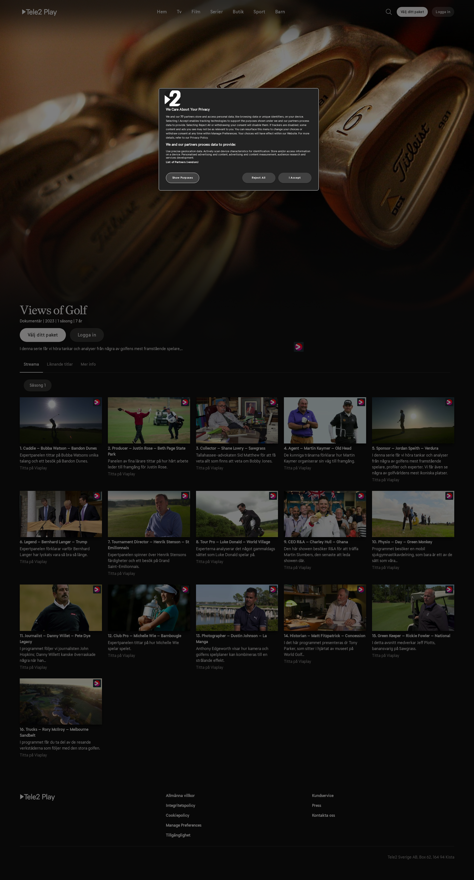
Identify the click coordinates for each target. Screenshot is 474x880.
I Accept (295, 177)
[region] (238, 139)
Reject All (259, 177)
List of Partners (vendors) (182, 162)
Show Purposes (182, 177)
